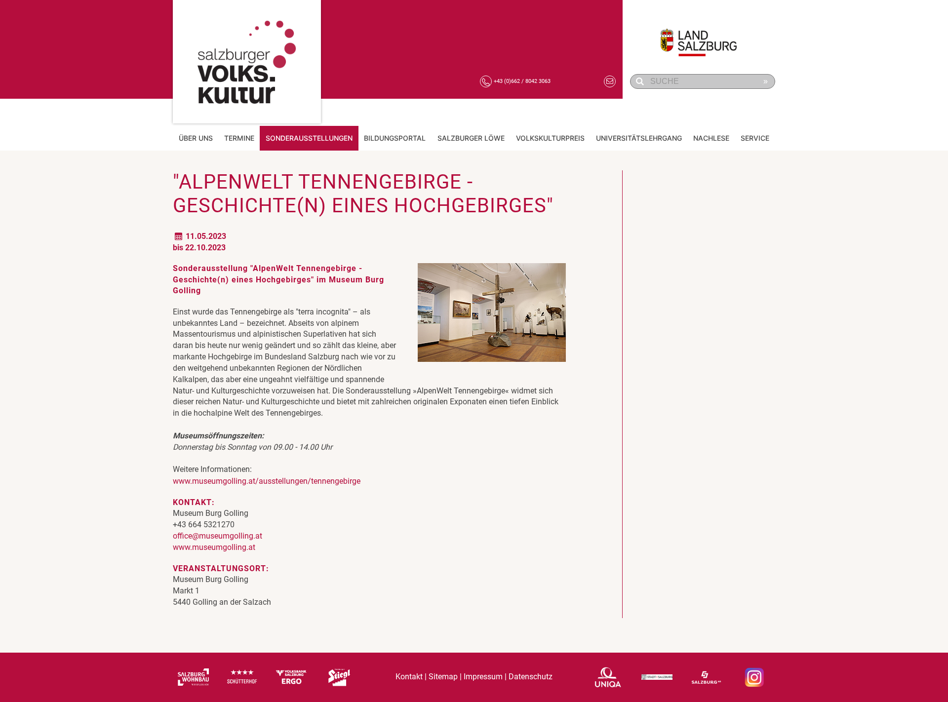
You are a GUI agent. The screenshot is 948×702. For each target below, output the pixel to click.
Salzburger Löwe (471, 138)
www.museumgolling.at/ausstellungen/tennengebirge (266, 481)
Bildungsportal (395, 138)
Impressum (483, 677)
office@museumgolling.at (217, 536)
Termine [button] (239, 138)
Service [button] (755, 138)
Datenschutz (531, 677)
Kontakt (409, 677)
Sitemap (443, 677)
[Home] (247, 61)
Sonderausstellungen (309, 138)
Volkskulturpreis (550, 138)
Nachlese (711, 138)
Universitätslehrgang (639, 138)
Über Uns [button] (196, 138)
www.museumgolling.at (214, 547)
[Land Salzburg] (704, 37)
